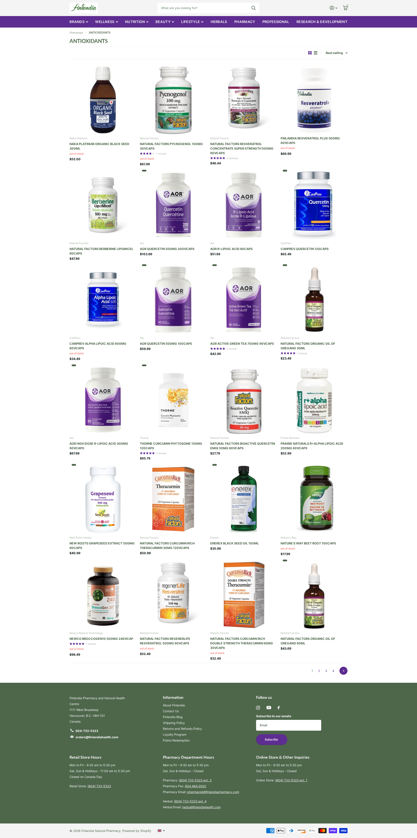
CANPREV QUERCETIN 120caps (305, 249)
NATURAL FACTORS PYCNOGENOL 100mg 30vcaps (171, 146)
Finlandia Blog (173, 717)
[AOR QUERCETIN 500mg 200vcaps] (173, 204)
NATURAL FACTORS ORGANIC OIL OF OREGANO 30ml (308, 346)
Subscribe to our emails (273, 716)
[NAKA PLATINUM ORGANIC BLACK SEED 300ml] (103, 99)
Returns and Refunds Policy (182, 728)
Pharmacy (244, 22)
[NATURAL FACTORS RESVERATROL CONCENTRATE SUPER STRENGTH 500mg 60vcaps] (243, 99)
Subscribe (272, 739)
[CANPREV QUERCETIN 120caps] (314, 204)
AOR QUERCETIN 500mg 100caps (166, 343)
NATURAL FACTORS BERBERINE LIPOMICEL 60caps (101, 251)
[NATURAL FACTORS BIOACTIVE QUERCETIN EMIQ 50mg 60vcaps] (243, 399)
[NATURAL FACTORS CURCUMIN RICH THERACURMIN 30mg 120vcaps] (173, 499)
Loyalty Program (174, 734)
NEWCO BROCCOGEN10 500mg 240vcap (101, 638)
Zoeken (254, 8)
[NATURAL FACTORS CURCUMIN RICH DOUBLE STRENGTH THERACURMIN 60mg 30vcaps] (243, 594)
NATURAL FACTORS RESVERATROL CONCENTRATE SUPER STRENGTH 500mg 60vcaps (241, 148)
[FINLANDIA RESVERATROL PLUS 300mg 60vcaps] (314, 99)
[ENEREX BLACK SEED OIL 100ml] (243, 499)
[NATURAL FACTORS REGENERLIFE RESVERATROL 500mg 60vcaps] (173, 594)
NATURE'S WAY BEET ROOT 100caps (308, 543)
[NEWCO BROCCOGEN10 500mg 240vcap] (103, 594)
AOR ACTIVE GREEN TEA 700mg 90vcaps (242, 343)
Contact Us (171, 711)
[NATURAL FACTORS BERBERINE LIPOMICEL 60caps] (103, 204)
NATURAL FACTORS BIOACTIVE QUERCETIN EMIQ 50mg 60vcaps (242, 446)
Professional (275, 22)
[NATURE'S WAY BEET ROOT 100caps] (314, 499)
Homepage (76, 32)
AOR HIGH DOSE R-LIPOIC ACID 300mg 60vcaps (99, 446)
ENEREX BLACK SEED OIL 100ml (234, 543)
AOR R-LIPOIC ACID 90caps (231, 249)
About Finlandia (174, 705)
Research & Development (322, 22)
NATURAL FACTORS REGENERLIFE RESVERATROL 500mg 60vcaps (165, 641)
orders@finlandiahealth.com (97, 737)
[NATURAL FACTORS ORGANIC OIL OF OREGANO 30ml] (314, 299)
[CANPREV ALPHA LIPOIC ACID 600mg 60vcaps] (103, 299)
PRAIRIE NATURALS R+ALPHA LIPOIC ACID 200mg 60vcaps (312, 446)
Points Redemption (176, 740)
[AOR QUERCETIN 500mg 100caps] (173, 299)
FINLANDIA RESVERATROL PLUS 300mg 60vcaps (310, 140)
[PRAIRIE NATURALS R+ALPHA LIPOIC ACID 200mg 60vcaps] (314, 399)
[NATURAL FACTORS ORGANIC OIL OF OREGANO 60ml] (314, 594)
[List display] (315, 52)
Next (343, 671)
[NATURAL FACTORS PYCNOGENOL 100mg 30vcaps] (173, 99)
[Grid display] (310, 52)
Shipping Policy (174, 723)
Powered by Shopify (136, 831)
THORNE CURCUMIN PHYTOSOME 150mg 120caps (171, 446)
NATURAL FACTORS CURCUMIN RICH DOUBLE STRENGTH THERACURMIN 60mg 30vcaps (241, 643)
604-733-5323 (87, 731)
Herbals (219, 22)
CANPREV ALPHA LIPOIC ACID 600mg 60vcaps (98, 346)
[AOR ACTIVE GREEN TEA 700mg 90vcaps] (243, 299)
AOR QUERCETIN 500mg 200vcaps (167, 249)
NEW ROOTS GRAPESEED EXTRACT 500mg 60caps (102, 545)
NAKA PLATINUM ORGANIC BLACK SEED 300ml (99, 146)
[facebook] (279, 707)
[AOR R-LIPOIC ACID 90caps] (243, 204)
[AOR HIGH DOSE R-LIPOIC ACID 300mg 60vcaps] (103, 399)
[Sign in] (333, 8)
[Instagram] (258, 708)
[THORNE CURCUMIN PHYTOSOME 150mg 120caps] (173, 399)
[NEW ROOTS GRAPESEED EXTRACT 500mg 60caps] (103, 499)
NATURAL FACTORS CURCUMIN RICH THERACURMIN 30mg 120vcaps (167, 545)
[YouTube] (268, 707)
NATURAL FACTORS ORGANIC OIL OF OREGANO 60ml (308, 641)
